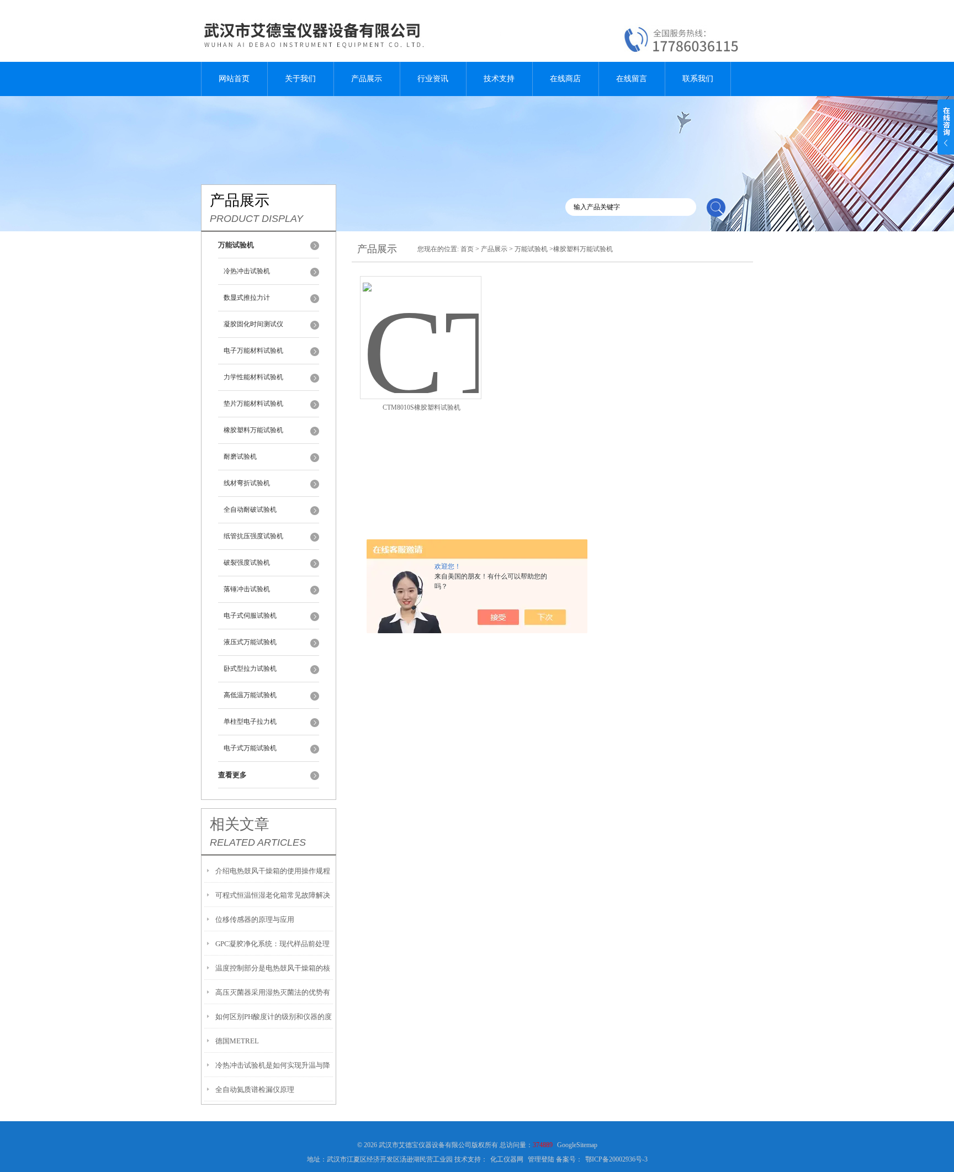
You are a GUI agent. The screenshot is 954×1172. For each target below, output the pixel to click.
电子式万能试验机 (250, 748)
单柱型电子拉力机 (250, 721)
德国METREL (237, 1041)
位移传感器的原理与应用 (254, 919)
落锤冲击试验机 (247, 589)
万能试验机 (531, 249)
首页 (467, 249)
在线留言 (631, 79)
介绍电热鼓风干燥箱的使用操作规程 (272, 871)
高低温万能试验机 (250, 695)
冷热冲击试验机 (247, 271)
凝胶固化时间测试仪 (253, 324)
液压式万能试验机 (250, 642)
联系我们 (697, 79)
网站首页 (234, 79)
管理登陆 (541, 1159)
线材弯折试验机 (247, 483)
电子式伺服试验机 (250, 615)
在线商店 (565, 79)
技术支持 (499, 79)
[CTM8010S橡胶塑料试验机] (421, 324)
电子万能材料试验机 (253, 350)
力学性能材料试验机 (253, 377)
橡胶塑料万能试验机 (253, 430)
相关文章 (239, 824)
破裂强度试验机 (247, 562)
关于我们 (300, 79)
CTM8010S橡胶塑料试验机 (421, 407)
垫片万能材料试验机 (253, 403)
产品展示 (366, 79)
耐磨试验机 (240, 456)
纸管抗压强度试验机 (253, 536)
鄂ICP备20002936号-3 (616, 1159)
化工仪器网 (506, 1159)
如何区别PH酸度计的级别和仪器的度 (273, 1016)
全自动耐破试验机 (250, 509)
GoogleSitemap (577, 1145)
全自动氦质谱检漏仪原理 (254, 1089)
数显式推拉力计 (247, 297)
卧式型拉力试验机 (250, 668)
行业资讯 (432, 79)
